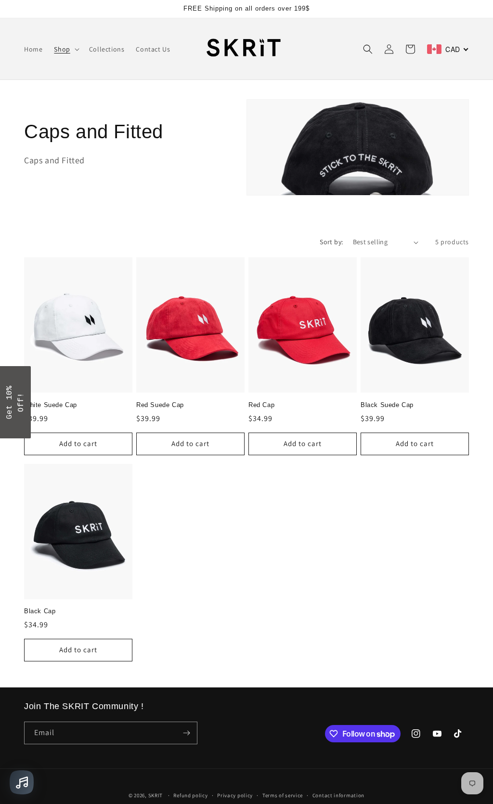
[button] (65, 49)
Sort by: (331, 241)
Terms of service (282, 795)
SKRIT (155, 795)
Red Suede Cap (160, 405)
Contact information (338, 795)
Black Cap (39, 611)
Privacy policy (235, 795)
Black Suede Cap (387, 405)
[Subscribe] (186, 733)
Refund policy (190, 795)
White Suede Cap (50, 405)
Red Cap (261, 405)
